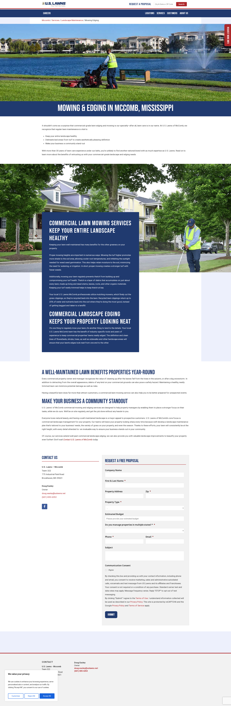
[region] (31, 685)
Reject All (31, 696)
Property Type (113, 502)
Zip (148, 491)
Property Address (113, 491)
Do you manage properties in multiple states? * (130, 524)
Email (149, 537)
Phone (109, 537)
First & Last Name (115, 481)
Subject (109, 547)
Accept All (47, 696)
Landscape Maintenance (72, 20)
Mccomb (46, 20)
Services (55, 20)
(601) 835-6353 (49, 497)
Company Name (113, 470)
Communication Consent (118, 565)
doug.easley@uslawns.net (53, 493)
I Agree (111, 570)
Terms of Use (142, 598)
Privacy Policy (136, 602)
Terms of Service (136, 605)
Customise (16, 696)
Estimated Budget (114, 514)
